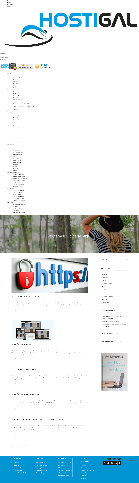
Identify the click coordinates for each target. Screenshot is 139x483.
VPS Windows (16, 148)
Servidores (63, 459)
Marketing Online (17, 208)
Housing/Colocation (18, 184)
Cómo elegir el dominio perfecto (110, 333)
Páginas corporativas (18, 190)
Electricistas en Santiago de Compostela (37, 419)
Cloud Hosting (11, 156)
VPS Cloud (16, 158)
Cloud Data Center (18, 160)
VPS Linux (16, 146)
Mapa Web (16, 83)
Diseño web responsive (25, 394)
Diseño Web (10, 188)
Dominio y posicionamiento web (110, 330)
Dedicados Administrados (20, 178)
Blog (14, 86)
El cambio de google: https (28, 296)
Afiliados (15, 82)
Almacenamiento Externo (19, 204)
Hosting (9, 112)
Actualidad (104, 274)
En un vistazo (16, 126)
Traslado (15, 94)
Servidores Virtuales (107, 293)
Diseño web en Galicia (24, 344)
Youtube (112, 463)
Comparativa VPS (17, 150)
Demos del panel (17, 122)
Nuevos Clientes (107, 283)
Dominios (10, 90)
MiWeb (9, 124)
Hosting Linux (17, 114)
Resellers (9, 132)
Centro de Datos (17, 80)
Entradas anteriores (21, 446)
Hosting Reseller (41, 468)
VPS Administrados (18, 152)
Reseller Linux (17, 134)
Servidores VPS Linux (65, 462)
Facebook (104, 463)
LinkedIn (116, 463)
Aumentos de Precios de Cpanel (110, 321)
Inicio (14, 75)
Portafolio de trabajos (19, 200)
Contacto (15, 88)
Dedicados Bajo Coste (19, 176)
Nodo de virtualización (19, 180)
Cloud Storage (17, 162)
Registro (15, 92)
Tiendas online (17, 194)
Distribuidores (17, 98)
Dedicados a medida (18, 174)
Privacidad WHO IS (18, 100)
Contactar (84, 478)
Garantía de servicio (87, 470)
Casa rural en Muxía (24, 369)
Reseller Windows (17, 136)
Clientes (9, 6)
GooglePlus (120, 463)
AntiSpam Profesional (19, 212)
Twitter (108, 463)
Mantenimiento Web (18, 198)
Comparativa (16, 120)
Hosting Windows (17, 116)
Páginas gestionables (18, 192)
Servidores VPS (11, 144)
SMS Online (16, 210)
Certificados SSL (17, 206)
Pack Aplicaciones (17, 118)
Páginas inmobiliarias (18, 196)
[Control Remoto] (104, 467)
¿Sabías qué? (105, 277)
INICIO (9, 73)
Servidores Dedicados (13, 172)
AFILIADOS (9, 8)
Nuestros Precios (17, 96)
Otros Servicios (11, 202)
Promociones (105, 302)
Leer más (13, 311)
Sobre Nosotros (17, 77)
